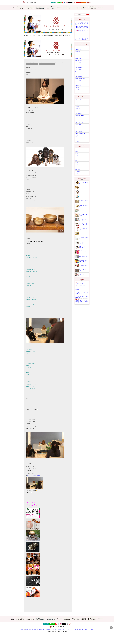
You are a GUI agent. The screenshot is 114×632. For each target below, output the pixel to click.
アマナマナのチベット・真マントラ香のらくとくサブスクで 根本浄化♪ (81, 39)
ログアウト (92, 629)
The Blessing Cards (78, 113)
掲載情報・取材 (42, 629)
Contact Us (87, 629)
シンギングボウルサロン (79, 122)
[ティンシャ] (59, 7)
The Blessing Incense (79, 69)
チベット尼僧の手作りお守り (80, 78)
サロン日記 (77, 89)
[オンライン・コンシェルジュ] (92, 7)
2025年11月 (77, 169)
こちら (27, 473)
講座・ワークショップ (79, 60)
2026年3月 (77, 160)
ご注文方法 (31, 629)
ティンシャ (77, 56)
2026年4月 (77, 158)
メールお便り (77, 141)
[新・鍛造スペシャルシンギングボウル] (40, 7)
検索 (87, 14)
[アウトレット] (100, 7)
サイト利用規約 (53, 629)
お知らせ (76, 117)
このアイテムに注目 (78, 131)
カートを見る (78, 2)
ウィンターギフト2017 (31, 505)
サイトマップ (68, 629)
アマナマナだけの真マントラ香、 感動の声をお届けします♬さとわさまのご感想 (81, 23)
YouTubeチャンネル (78, 49)
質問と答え (36, 629)
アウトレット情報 (78, 62)
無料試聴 (26, 629)
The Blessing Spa (78, 76)
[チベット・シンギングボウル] (29, 7)
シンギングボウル (78, 53)
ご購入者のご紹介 (78, 99)
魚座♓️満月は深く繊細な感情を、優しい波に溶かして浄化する (81, 31)
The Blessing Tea (78, 67)
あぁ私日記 (77, 87)
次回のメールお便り (78, 58)
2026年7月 (77, 151)
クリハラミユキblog (29, 64)
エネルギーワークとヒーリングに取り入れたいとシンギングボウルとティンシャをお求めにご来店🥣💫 (81, 35)
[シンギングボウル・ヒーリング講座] (76, 7)
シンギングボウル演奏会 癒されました (34, 475)
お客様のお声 (77, 108)
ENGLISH (22, 629)
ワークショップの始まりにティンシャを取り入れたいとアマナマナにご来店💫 (81, 27)
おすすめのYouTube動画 (79, 115)
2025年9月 (77, 173)
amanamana (77, 51)
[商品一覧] (12, 7)
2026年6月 (77, 153)
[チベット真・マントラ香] (66, 7)
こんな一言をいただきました (80, 133)
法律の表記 (48, 629)
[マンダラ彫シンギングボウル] (51, 7)
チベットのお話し (78, 80)
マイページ (83, 2)
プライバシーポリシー (61, 629)
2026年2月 (77, 162)
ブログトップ (35, 64)
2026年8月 (77, 149)
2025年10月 (77, 171)
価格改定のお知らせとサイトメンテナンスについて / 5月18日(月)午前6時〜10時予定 (81, 301)
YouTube (77, 106)
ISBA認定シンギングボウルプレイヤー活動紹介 (47, 64)
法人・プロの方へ (75, 629)
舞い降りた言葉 (78, 85)
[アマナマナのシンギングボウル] (20, 7)
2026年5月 (77, 155)
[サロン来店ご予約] (84, 7)
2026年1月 (77, 164)
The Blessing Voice (78, 71)
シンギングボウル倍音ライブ (80, 111)
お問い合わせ (81, 629)
